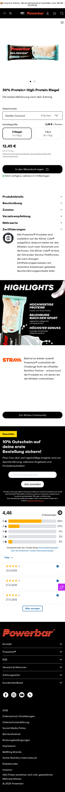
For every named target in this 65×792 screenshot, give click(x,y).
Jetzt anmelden (32, 484)
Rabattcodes (10, 763)
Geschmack (10, 108)
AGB (5, 710)
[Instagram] (14, 695)
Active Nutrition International (20, 757)
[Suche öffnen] (10, 13)
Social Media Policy (14, 727)
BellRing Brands (12, 751)
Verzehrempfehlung (17, 216)
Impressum (9, 745)
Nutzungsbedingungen (16, 739)
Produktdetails (13, 196)
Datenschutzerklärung (16, 722)
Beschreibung (12, 203)
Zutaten (8, 209)
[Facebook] (6, 695)
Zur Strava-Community (32, 414)
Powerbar (18, 783)
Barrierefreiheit (11, 733)
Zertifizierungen (14, 229)
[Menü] (5, 13)
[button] (61, 13)
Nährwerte (10, 223)
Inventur (7, 769)
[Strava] (30, 695)
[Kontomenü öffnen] (47, 13)
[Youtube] (22, 695)
